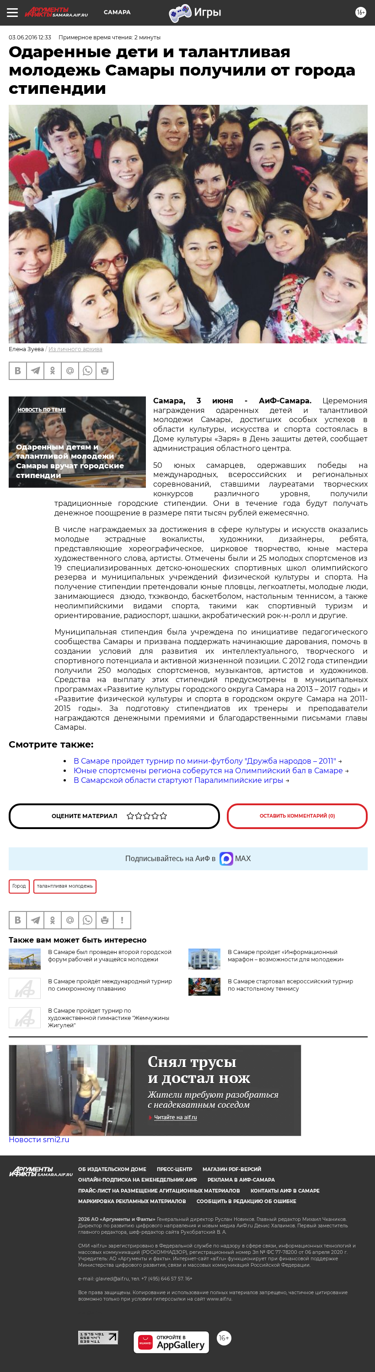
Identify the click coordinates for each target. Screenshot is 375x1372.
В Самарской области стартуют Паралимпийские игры (179, 780)
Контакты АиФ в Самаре (285, 1191)
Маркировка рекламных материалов (132, 1201)
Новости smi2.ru (39, 1139)
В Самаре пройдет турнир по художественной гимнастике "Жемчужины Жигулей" (108, 1018)
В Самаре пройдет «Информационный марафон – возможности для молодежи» (286, 956)
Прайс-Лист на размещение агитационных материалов (159, 1191)
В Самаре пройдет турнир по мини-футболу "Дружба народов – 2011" (205, 761)
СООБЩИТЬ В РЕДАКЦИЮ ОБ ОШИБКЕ (246, 1201)
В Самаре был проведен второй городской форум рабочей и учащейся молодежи (109, 956)
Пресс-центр (174, 1169)
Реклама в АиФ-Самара (241, 1180)
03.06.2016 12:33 (30, 37)
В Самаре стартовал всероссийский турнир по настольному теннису (290, 985)
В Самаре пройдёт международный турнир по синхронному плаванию (110, 985)
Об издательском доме (112, 1169)
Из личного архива (75, 349)
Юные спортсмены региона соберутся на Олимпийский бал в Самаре (208, 770)
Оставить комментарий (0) (297, 816)
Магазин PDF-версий (232, 1169)
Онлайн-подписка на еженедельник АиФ (137, 1180)
